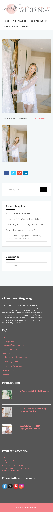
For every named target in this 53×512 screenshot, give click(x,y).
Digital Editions (10, 349)
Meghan (23, 118)
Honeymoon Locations (11, 460)
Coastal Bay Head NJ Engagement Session (24, 224)
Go (43, 189)
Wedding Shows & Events (12, 470)
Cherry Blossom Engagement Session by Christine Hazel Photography (23, 237)
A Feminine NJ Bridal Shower (18, 213)
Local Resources (38, 21)
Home (6, 21)
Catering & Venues (9, 458)
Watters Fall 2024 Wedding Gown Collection (24, 219)
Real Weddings (11, 27)
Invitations (6, 463)
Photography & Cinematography (15, 468)
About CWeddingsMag (14, 345)
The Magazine (19, 21)
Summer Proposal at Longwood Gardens (23, 230)
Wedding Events (11, 361)
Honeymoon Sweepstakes (15, 357)
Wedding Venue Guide (13, 366)
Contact (26, 27)
